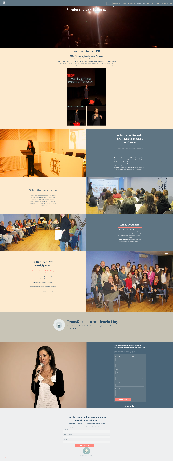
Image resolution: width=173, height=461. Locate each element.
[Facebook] (128, 406)
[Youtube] (130, 406)
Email (116, 363)
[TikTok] (123, 406)
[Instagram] (125, 406)
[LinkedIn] (133, 406)
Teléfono (117, 369)
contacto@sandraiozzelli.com (121, 349)
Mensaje (117, 388)
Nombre (117, 356)
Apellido (132, 356)
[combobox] (129, 378)
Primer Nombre (67, 429)
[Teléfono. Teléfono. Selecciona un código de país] (117, 372)
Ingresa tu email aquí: (68, 434)
